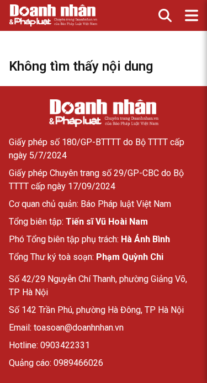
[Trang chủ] (104, 113)
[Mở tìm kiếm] (165, 15)
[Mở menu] (191, 15)
